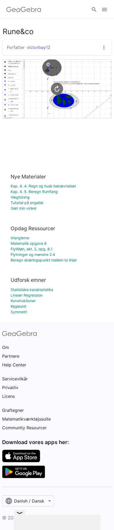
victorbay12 (38, 47)
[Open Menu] (104, 9)
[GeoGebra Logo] (23, 9)
